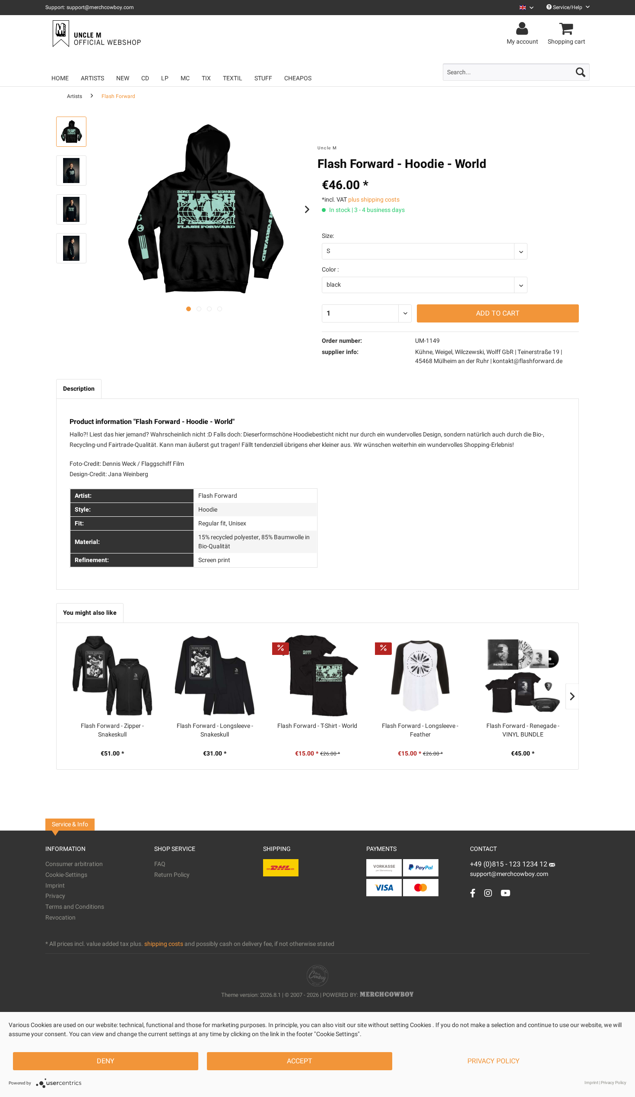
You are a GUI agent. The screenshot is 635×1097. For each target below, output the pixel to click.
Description (79, 388)
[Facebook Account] (473, 893)
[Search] (581, 72)
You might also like (90, 612)
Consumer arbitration (74, 864)
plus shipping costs (374, 199)
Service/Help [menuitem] (568, 7)
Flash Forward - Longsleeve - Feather (420, 730)
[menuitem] (523, 7)
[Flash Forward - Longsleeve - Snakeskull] (215, 676)
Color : (330, 269)
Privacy (55, 896)
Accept (299, 1061)
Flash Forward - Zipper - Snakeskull (112, 730)
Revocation (60, 917)
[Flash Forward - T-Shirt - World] (317, 676)
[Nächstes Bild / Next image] (199, 309)
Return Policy (172, 874)
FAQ (159, 864)
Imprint (55, 885)
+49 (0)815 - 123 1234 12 (509, 864)
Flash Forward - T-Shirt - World (317, 726)
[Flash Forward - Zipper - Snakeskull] (112, 676)
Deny (105, 1061)
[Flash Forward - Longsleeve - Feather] (420, 676)
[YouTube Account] (506, 893)
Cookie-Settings (66, 874)
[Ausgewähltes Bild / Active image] (188, 309)
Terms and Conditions (74, 906)
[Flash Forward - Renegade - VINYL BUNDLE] (523, 676)
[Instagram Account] (488, 893)
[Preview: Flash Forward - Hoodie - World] (71, 132)
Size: (328, 235)
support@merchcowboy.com (509, 874)
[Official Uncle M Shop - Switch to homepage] (96, 33)
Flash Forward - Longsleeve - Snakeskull (215, 730)
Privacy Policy (493, 1061)
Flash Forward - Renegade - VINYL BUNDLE (522, 730)
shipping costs (163, 943)
